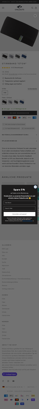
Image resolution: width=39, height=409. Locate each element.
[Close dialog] (35, 186)
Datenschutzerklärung (27, 220)
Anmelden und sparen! (19, 214)
